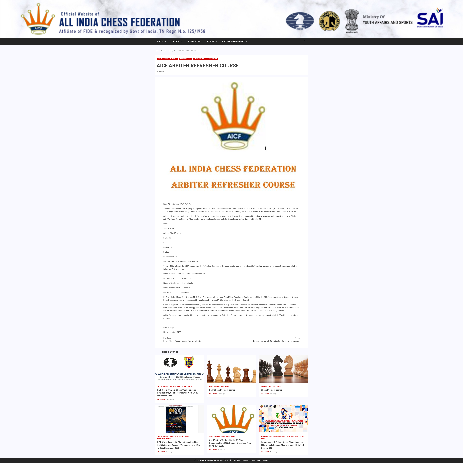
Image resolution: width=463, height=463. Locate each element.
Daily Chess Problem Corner (231, 369)
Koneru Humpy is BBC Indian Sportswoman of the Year (276, 339)
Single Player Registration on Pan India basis (182, 339)
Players (160, 41)
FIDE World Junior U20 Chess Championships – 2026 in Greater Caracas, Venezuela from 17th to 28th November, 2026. (179, 419)
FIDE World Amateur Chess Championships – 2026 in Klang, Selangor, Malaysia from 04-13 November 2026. (179, 369)
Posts (190, 386)
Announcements (185, 59)
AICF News (173, 59)
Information (194, 41)
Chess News (174, 437)
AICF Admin (161, 399)
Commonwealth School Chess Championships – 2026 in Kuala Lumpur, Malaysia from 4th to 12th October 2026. (283, 419)
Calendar (176, 41)
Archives (211, 41)
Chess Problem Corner (283, 369)
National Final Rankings (233, 41)
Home (184, 386)
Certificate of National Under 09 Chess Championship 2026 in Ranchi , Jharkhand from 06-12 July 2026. (231, 419)
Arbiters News (199, 59)
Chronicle (225, 386)
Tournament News (164, 439)
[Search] (304, 41)
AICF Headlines (162, 59)
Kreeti (253, 460)
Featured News (211, 59)
